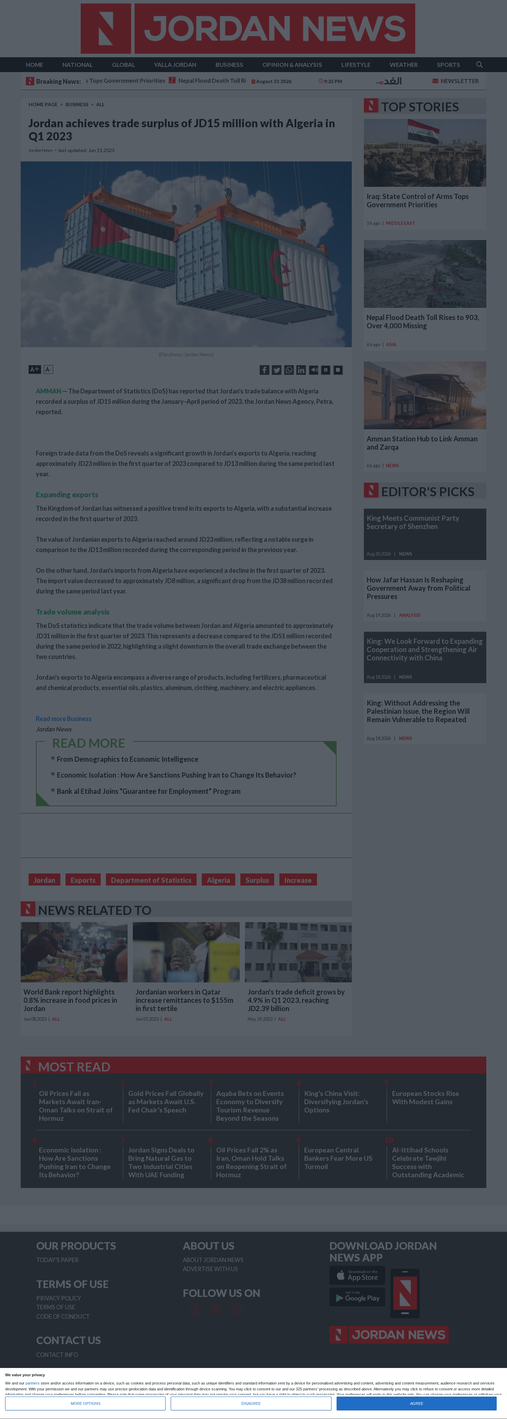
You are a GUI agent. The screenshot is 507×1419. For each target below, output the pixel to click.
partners (33, 1383)
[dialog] (253, 1393)
